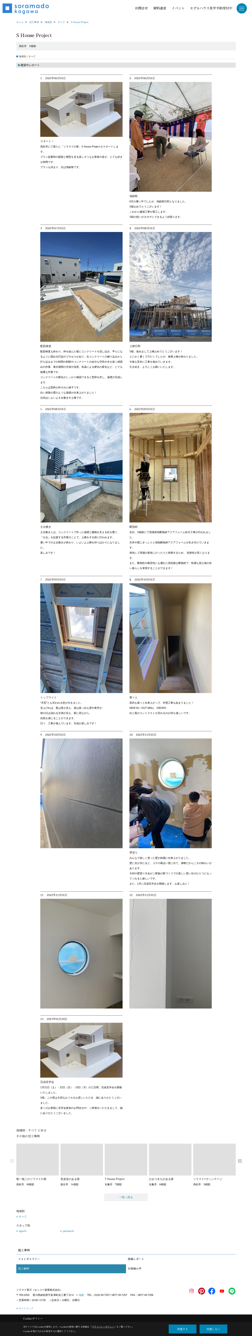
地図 (81, 1294)
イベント (178, 8)
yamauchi (68, 1231)
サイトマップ (26, 1308)
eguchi (22, 1231)
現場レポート (136, 1259)
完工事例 (23, 1268)
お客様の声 (134, 1268)
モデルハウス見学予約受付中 (211, 8)
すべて (23, 1216)
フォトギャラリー (29, 1259)
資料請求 (159, 8)
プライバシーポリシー (103, 1326)
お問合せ (141, 8)
